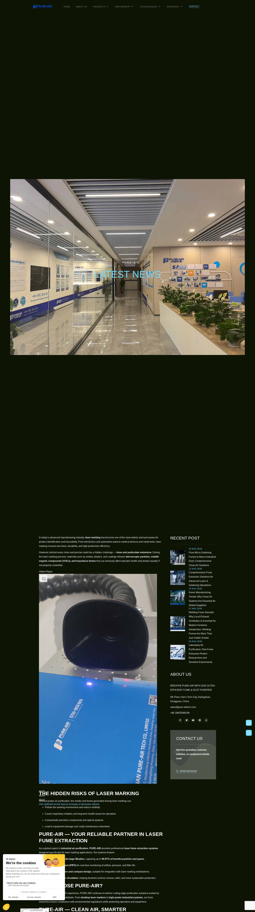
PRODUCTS (99, 6)
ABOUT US (81, 6)
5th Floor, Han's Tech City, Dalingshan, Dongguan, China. (190, 699)
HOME (67, 6)
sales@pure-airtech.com (183, 707)
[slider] (69, 804)
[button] (194, 6)
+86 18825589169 (179, 713)
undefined (36, 910)
